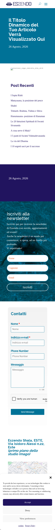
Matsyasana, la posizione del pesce (27, 100)
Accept (27, 502)
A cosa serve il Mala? (21, 130)
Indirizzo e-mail (20, 337)
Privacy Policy (30, 526)
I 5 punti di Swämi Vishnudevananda (28, 136)
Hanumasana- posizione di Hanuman (28, 116)
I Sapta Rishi (17, 95)
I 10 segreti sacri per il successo (25, 146)
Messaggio (17, 364)
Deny (27, 510)
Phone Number (19, 350)
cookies (21, 526)
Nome (15, 323)
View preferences (27, 518)
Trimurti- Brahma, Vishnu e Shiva (26, 111)
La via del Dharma (19, 141)
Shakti (14, 105)
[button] (50, 477)
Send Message (27, 412)
